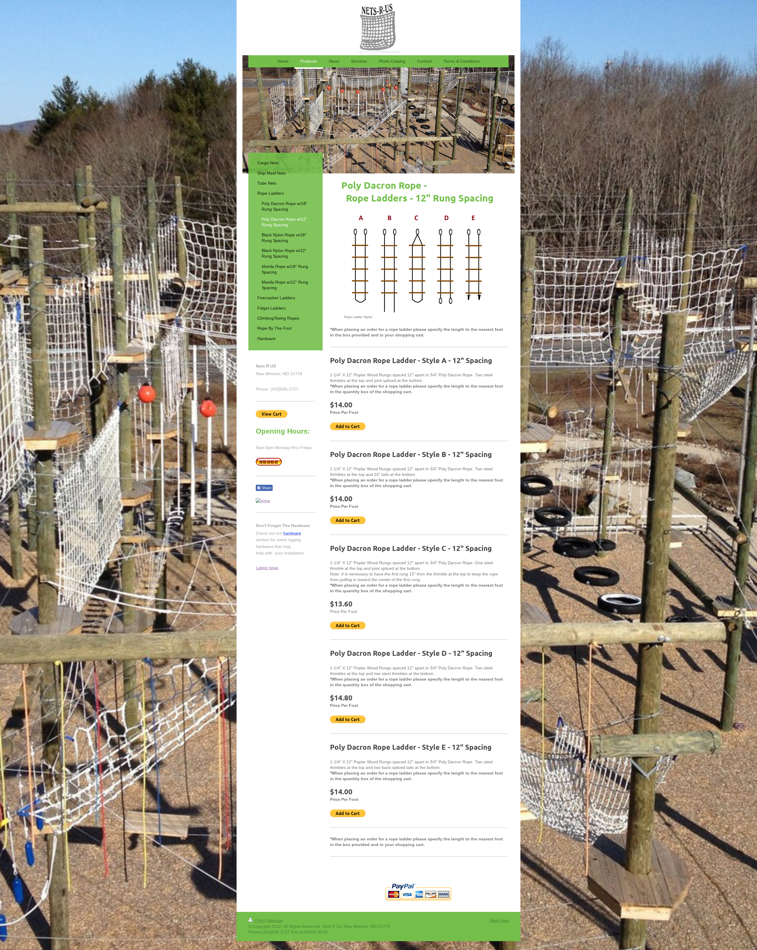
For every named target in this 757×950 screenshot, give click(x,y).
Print (259, 920)
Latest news (267, 567)
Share (266, 488)
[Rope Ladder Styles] (418, 263)
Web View (499, 920)
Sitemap (274, 920)
